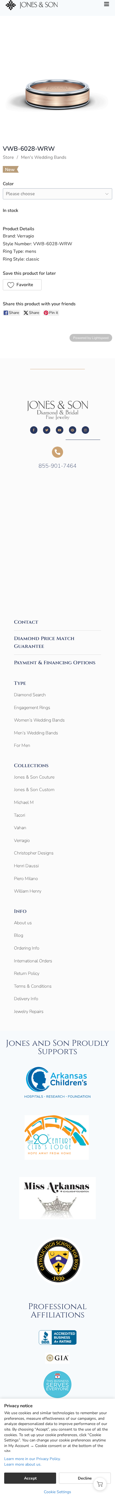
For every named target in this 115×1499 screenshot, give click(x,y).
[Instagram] (85, 429)
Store (8, 157)
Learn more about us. (22, 1464)
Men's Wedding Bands (43, 157)
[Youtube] (59, 429)
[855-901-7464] (57, 452)
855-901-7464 (57, 466)
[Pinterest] (72, 429)
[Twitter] (46, 429)
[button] (22, 284)
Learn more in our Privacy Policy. (32, 1458)
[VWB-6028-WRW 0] (57, 93)
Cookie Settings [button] (57, 1492)
